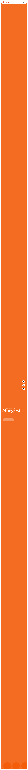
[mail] (23, 389)
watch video (9, 420)
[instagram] (23, 385)
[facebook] (23, 381)
